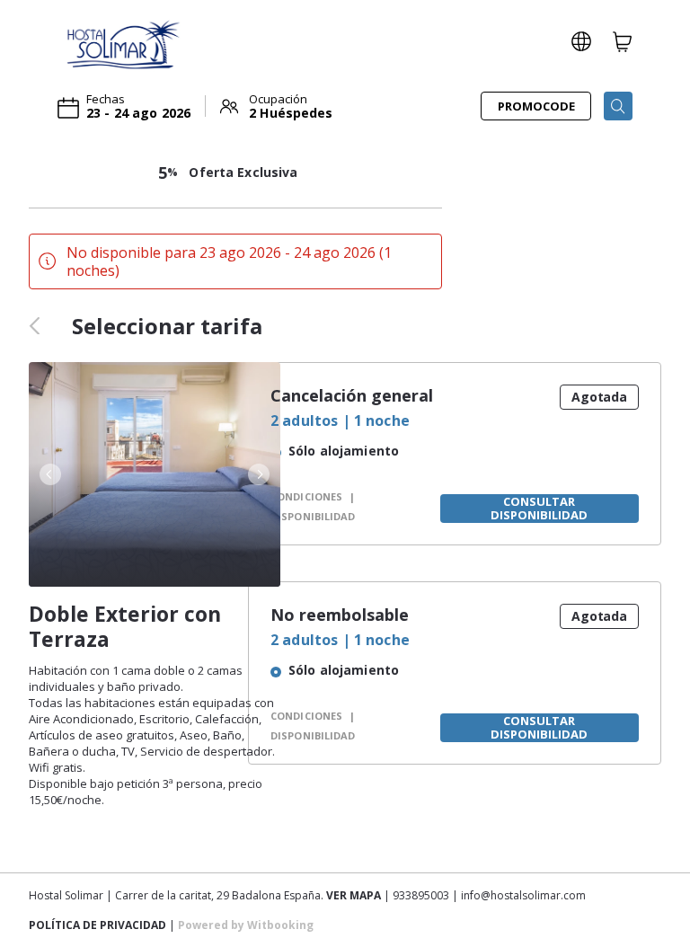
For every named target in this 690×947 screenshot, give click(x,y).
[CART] (622, 41)
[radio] (355, 453)
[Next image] (260, 474)
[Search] (618, 106)
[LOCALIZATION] (581, 41)
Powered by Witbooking (246, 925)
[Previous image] (48, 474)
